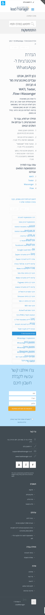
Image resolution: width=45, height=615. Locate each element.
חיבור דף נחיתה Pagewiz (26, 282)
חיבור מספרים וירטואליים (26, 292)
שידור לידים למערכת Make (26, 268)
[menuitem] (21, 490)
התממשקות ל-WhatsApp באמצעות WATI (26, 340)
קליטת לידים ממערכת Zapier (25, 254)
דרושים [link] (31, 581)
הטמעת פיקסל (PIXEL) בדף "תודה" (25, 317)
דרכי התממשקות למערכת (26, 217)
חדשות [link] (31, 490)
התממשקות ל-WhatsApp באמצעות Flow (26, 354)
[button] (3, 3)
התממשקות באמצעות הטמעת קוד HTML (25, 233)
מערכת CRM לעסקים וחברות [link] (24, 523)
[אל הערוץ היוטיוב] (19, 465)
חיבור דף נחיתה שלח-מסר (26, 273)
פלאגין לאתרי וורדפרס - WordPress (27, 238)
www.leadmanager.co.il (23, 456)
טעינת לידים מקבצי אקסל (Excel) (26, 331)
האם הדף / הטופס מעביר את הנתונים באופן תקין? (25, 359)
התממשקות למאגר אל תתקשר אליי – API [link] (22, 537)
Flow (32, 188)
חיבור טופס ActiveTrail (27, 310)
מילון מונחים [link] (29, 495)
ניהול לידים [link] (30, 518)
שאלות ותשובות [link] (28, 557)
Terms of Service (29, 474)
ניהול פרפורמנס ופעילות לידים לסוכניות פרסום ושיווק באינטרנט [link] (21, 529)
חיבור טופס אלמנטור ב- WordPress (27, 242)
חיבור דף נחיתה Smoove (26, 296)
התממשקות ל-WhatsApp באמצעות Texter (26, 345)
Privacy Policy (18, 474)
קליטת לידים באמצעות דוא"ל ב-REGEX (24, 321)
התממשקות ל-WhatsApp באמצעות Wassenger (26, 349)
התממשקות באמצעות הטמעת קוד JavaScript (25, 228)
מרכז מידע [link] (30, 499)
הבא (15, 47)
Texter (31, 180)
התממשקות (28, 30)
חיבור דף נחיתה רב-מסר (27, 301)
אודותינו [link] (31, 572)
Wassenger (29, 184)
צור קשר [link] (30, 576)
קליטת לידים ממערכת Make (25, 278)
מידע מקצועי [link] (29, 504)
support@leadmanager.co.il (22, 451)
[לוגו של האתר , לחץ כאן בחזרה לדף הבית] (22, 9)
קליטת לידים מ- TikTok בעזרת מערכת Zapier (24, 266)
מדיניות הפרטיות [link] (28, 591)
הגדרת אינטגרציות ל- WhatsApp (28, 335)
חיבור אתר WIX (30, 305)
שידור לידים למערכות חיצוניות (25, 324)
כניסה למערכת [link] (28, 553)
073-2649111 (27, 2)
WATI (31, 176)
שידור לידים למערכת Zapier (25, 259)
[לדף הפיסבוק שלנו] (33, 465)
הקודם (23, 47)
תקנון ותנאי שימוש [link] (27, 586)
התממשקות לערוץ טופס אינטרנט (27, 224)
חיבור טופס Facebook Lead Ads (25, 247)
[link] (34, 9)
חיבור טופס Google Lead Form (26, 252)
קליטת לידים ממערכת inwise (25, 287)
